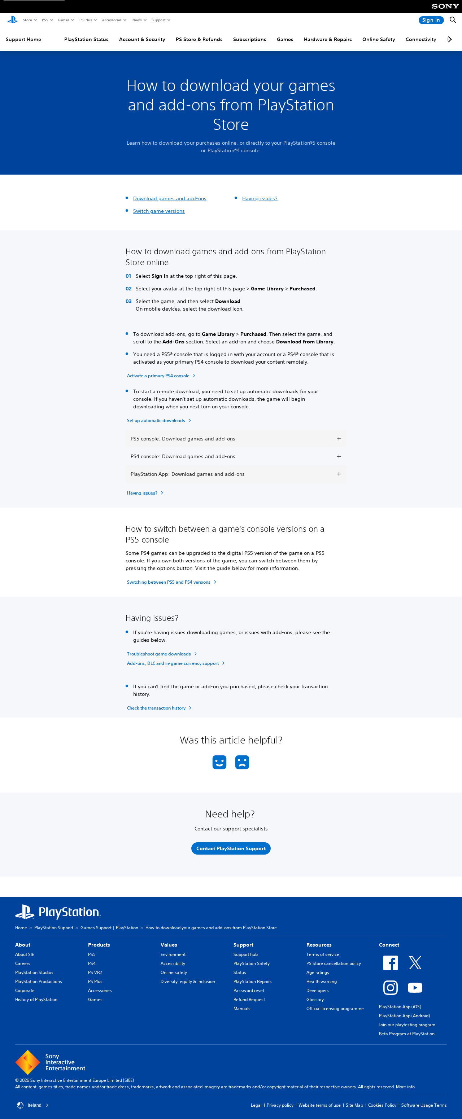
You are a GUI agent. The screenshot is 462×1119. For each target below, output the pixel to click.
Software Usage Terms (424, 1105)
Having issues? (260, 198)
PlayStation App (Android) (404, 1016)
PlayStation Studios (34, 972)
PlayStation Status (86, 39)
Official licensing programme (335, 1008)
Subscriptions (249, 39)
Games (63, 19)
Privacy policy (280, 1105)
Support (158, 19)
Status (240, 972)
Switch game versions (159, 211)
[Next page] (448, 39)
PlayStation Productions (38, 981)
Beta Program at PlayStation (407, 1034)
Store (27, 19)
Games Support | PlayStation (109, 928)
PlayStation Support (53, 928)
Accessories (111, 19)
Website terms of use (319, 1105)
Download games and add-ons (169, 198)
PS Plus (85, 19)
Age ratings (317, 972)
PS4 (92, 963)
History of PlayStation (36, 999)
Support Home (23, 39)
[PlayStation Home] (12, 20)
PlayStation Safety (252, 963)
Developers (317, 990)
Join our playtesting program (407, 1025)
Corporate (25, 990)
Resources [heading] (319, 945)
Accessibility (173, 963)
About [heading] (22, 945)
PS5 (45, 19)
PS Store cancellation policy (333, 963)
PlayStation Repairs (253, 981)
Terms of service (322, 954)
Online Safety (378, 39)
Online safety (174, 972)
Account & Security (142, 39)
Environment (173, 954)
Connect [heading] (389, 945)
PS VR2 (95, 972)
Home (21, 928)
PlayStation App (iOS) (400, 1007)
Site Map (354, 1105)
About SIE (24, 954)
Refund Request (249, 999)
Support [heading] (243, 945)
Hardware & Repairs (328, 39)
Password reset (249, 990)
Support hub (246, 954)
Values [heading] (169, 945)
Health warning (321, 981)
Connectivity (421, 39)
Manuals (242, 1008)
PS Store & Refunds (199, 39)
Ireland (35, 1105)
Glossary (315, 999)
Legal (256, 1105)
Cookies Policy (382, 1105)
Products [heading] (99, 945)
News (136, 19)
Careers (22, 963)
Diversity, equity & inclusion (188, 981)
